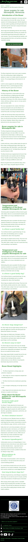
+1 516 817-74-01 (7, 525)
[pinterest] (9, 534)
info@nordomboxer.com (8, 531)
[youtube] (5, 534)
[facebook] (2, 534)
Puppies (8, 5)
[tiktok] (12, 534)
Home (2, 5)
